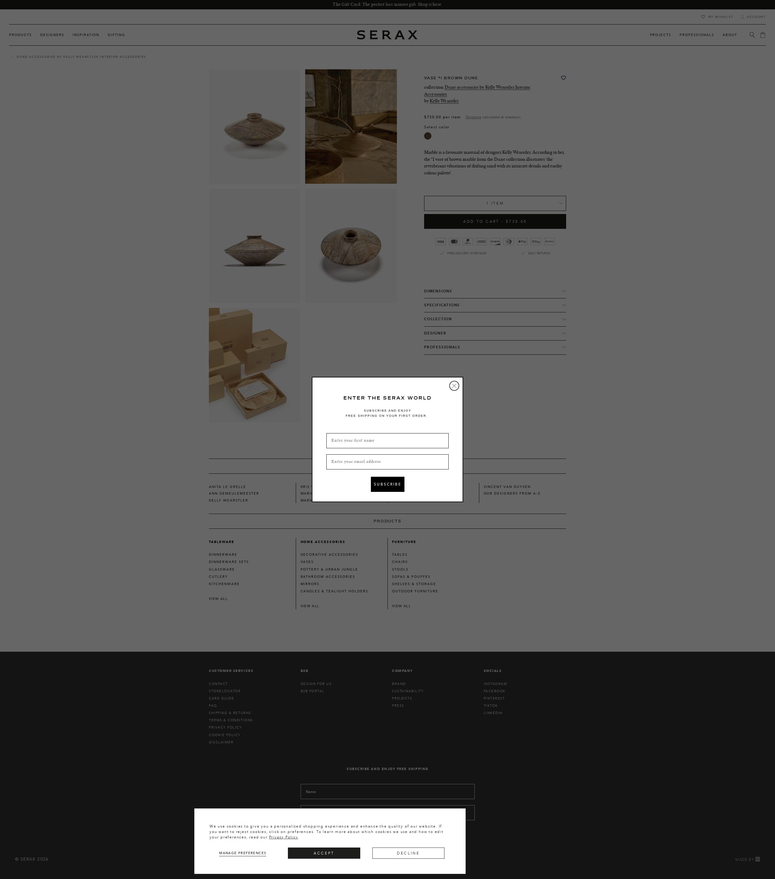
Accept (324, 853)
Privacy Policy (283, 837)
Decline (408, 853)
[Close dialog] (454, 385)
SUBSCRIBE (387, 484)
